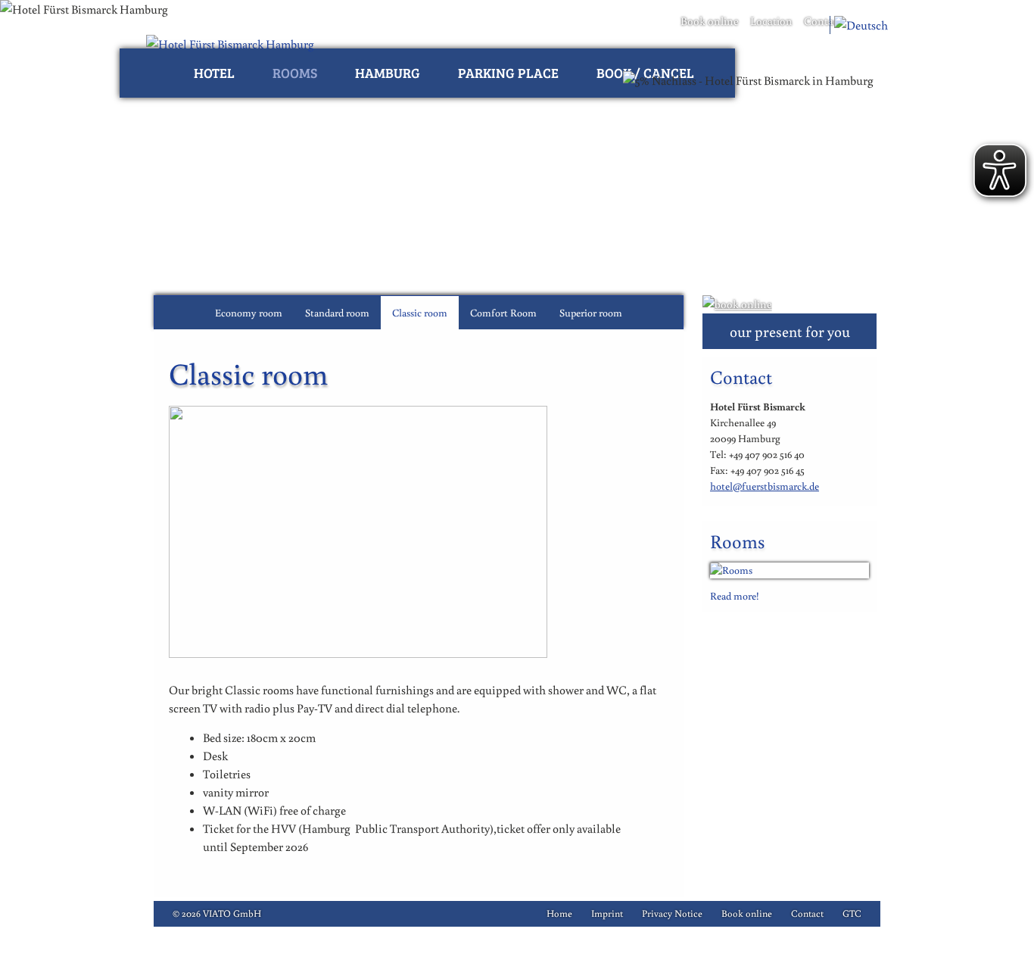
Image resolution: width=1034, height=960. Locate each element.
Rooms (295, 73)
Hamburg (387, 73)
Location (771, 21)
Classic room (419, 312)
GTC (851, 913)
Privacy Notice (672, 913)
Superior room (590, 312)
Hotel (214, 73)
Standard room (337, 312)
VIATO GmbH (232, 913)
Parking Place (508, 73)
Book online (710, 21)
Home (559, 913)
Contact (823, 21)
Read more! (734, 596)
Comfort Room (503, 312)
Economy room (248, 312)
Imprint (607, 913)
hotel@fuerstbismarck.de (764, 486)
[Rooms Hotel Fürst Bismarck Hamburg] (789, 570)
